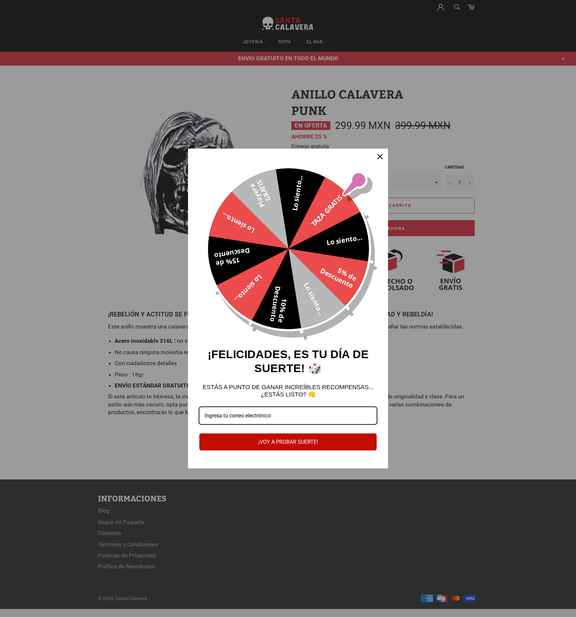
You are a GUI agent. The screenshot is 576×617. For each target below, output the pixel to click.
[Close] (380, 157)
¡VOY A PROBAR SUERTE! (288, 442)
